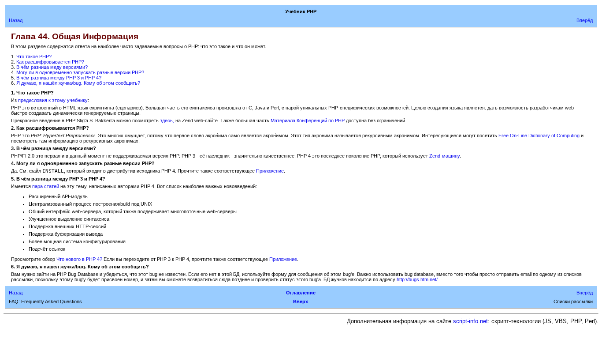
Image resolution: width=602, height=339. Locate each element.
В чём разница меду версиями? (52, 67)
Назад (15, 20)
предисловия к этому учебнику (53, 100)
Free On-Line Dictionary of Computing (539, 135)
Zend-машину (444, 155)
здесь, (167, 120)
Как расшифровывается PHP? (50, 61)
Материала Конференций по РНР (308, 120)
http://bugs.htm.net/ (417, 279)
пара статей (45, 186)
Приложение (270, 170)
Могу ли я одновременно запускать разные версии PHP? (80, 72)
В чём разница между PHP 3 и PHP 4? (58, 77)
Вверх (300, 301)
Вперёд (584, 20)
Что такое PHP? (34, 56)
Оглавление (301, 292)
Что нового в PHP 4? (79, 259)
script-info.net (470, 321)
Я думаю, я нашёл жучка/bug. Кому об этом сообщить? (78, 83)
